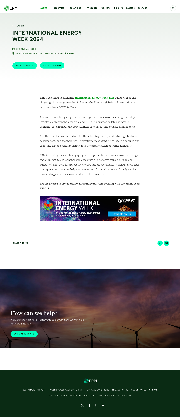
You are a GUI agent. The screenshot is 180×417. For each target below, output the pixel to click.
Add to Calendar (52, 65)
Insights (118, 8)
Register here (23, 66)
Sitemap (153, 390)
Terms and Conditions (97, 390)
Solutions (75, 8)
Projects (106, 8)
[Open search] (173, 8)
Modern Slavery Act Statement (65, 390)
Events (20, 26)
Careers (130, 8)
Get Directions (67, 53)
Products (92, 8)
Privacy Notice (120, 390)
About (43, 8)
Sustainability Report (34, 390)
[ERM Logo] (10, 8)
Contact (142, 8)
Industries (58, 8)
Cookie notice (138, 390)
